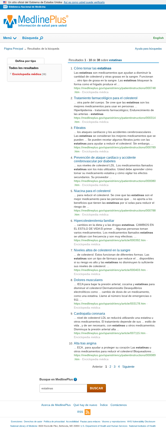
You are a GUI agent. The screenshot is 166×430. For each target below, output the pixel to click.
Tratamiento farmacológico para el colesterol (105, 98)
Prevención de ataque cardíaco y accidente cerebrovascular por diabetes (105, 159)
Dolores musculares (88, 280)
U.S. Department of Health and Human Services (104, 426)
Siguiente (128, 366)
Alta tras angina (85, 343)
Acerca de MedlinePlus (56, 405)
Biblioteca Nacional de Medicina (27, 6)
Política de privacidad (54, 421)
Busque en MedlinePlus (56, 379)
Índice (104, 405)
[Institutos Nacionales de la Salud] (6, 7)
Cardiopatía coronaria (89, 313)
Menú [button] (7, 38)
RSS (80, 411)
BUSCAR (96, 388)
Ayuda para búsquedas (148, 48)
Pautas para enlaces (90, 421)
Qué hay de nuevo (85, 405)
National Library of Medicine (23, 426)
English (158, 37)
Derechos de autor (33, 421)
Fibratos (80, 128)
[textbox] (63, 388)
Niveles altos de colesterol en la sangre (102, 250)
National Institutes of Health (142, 426)
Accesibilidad (72, 421)
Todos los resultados (24, 68)
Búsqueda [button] (30, 38)
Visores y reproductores (114, 421)
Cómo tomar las (92, 68)
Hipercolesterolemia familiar (94, 220)
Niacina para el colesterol (92, 191)
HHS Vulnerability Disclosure (141, 421)
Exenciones (16, 421)
